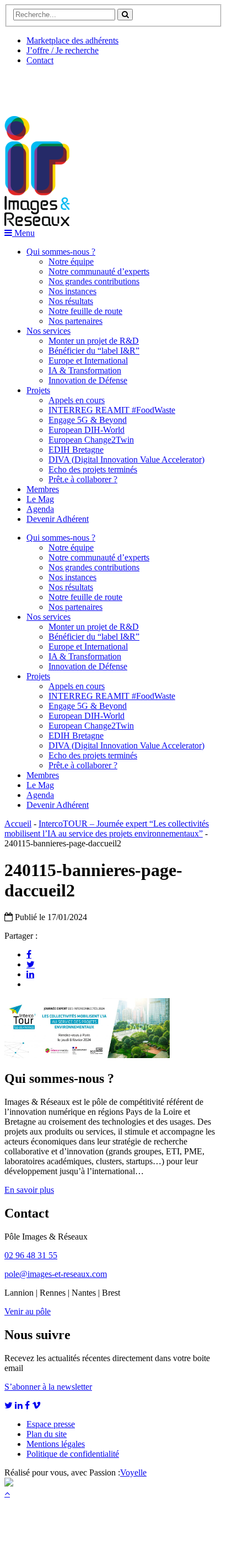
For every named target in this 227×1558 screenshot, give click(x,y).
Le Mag (40, 499)
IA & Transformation (84, 370)
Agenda (40, 509)
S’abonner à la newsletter (48, 1386)
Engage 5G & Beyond (87, 420)
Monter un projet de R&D (93, 340)
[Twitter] (30, 964)
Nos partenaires (75, 321)
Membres (42, 489)
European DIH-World (86, 429)
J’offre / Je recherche (62, 50)
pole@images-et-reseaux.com (55, 1274)
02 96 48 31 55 (30, 1255)
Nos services (48, 330)
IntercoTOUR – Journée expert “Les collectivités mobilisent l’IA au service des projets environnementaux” (106, 828)
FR (86, 86)
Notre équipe (71, 261)
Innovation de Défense (87, 380)
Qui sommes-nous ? (60, 251)
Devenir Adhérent (57, 519)
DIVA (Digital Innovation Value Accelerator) (126, 459)
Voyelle (133, 1472)
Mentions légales (55, 1444)
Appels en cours (76, 400)
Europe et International (88, 360)
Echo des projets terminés (92, 469)
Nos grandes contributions (93, 281)
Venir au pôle (27, 1311)
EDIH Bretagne (76, 449)
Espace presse (50, 1424)
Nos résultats (70, 301)
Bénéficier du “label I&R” (93, 350)
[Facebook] (28, 954)
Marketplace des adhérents (72, 40)
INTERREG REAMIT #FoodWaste (111, 410)
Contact (39, 60)
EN (45, 86)
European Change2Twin (91, 439)
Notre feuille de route (85, 311)
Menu (23, 233)
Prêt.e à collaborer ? (82, 479)
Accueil (17, 823)
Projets (38, 390)
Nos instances (72, 291)
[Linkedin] (30, 974)
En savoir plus (29, 1189)
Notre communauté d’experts (98, 271)
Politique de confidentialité (72, 1453)
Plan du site (46, 1434)
